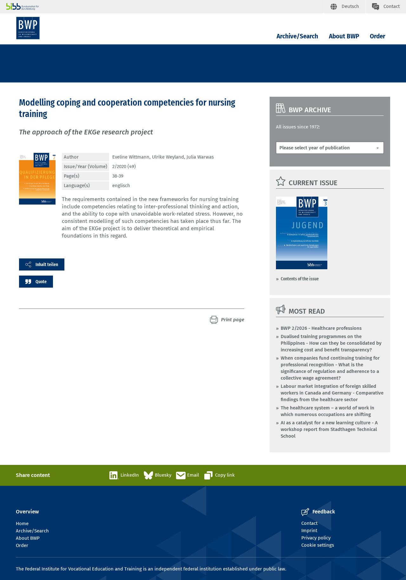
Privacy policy (316, 538)
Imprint (309, 530)
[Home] (28, 28)
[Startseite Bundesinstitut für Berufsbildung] (165, 6)
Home (22, 523)
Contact (309, 523)
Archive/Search (297, 36)
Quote (41, 281)
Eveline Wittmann (130, 157)
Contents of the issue (300, 279)
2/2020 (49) (124, 166)
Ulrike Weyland (168, 157)
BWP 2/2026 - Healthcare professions (321, 328)
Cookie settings (317, 545)
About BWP (344, 36)
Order (377, 36)
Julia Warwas (200, 157)
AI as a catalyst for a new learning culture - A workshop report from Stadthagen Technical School (329, 429)
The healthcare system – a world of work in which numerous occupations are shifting (327, 411)
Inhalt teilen (47, 264)
